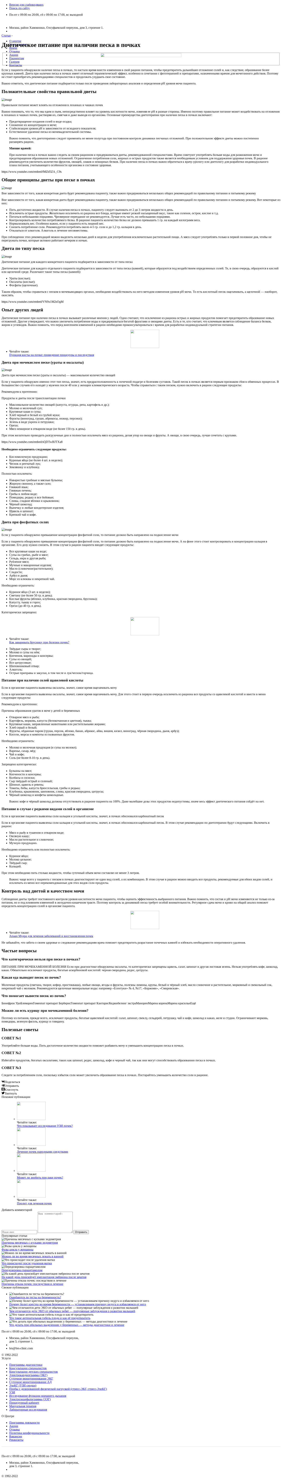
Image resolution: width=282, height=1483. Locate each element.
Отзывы (14, 51)
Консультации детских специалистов (33, 1371)
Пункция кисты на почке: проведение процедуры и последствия (51, 355)
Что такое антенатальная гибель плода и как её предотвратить (49, 1318)
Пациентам (16, 58)
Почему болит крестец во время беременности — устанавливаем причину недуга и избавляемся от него (77, 1304)
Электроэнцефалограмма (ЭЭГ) (30, 1399)
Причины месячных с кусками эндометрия (30, 1242)
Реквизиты (16, 1439)
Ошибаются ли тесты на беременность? (35, 1297)
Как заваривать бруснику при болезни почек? (39, 642)
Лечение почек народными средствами (42, 1151)
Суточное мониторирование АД (30, 1382)
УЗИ (12, 1392)
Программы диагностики (25, 1364)
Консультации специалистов (28, 1368)
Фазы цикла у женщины (17, 1249)
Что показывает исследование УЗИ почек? (45, 1125)
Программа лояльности (24, 1422)
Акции (13, 54)
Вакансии (15, 1436)
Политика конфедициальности (29, 1433)
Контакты (15, 65)
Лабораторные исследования (28, 1409)
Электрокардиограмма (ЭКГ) (28, 1375)
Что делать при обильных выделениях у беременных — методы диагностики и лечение (66, 1325)
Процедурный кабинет (24, 1402)
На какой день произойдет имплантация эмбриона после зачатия (44, 1277)
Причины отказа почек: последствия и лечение (32, 1284)
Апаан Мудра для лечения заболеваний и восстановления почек (51, 936)
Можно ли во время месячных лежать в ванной (32, 1256)
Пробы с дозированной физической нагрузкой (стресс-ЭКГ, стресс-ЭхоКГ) (58, 1389)
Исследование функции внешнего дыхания (37, 1395)
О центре (15, 41)
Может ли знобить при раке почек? (40, 1177)
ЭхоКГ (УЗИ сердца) (22, 1385)
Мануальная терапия (22, 1406)
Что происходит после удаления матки (27, 1263)
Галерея (14, 61)
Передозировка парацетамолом (22, 1270)
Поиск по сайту (19, 8)
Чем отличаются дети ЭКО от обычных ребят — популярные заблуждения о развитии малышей (72, 1311)
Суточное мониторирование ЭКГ (31, 1378)
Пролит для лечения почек (34, 1203)
